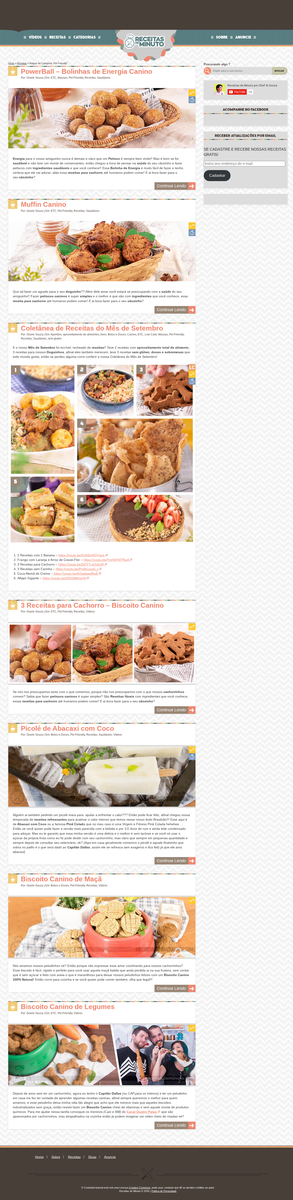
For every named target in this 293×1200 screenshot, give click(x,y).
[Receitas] (12, 71)
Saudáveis (103, 77)
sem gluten (55, 338)
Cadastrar (217, 175)
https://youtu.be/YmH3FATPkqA (106, 560)
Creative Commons (139, 1187)
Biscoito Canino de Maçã (61, 879)
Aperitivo (56, 334)
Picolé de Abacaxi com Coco (67, 728)
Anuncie (243, 37)
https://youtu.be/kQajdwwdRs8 (75, 573)
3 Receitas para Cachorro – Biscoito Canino (92, 605)
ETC (53, 77)
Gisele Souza (35, 77)
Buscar (279, 71)
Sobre (222, 37)
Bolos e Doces (117, 334)
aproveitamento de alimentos (81, 334)
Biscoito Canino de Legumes (68, 1006)
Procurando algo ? (217, 64)
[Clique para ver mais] (101, 120)
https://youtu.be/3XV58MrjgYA (64, 578)
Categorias (84, 37)
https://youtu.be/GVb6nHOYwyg (81, 555)
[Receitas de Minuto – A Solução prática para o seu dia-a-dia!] (144, 31)
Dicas (92, 1157)
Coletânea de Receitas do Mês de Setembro (92, 328)
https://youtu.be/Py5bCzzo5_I (77, 569)
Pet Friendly (76, 77)
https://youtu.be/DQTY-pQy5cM (81, 564)
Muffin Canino (43, 204)
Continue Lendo (171, 186)
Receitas (57, 37)
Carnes (131, 334)
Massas (62, 77)
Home (39, 1157)
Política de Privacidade (163, 1191)
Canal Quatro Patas (142, 1112)
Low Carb (151, 334)
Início (11, 63)
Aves (103, 334)
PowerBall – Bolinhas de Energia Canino (86, 71)
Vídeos (35, 37)
